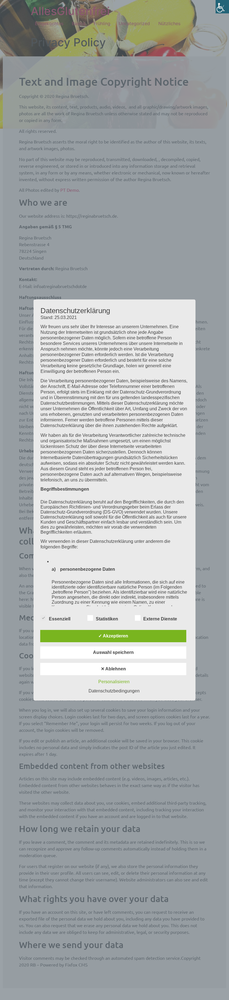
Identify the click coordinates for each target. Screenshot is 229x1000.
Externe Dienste (160, 619)
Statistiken (107, 619)
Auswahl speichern (113, 652)
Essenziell (59, 619)
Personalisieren (114, 681)
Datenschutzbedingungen (114, 691)
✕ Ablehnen (113, 668)
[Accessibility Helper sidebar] (222, 6)
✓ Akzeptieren (113, 636)
